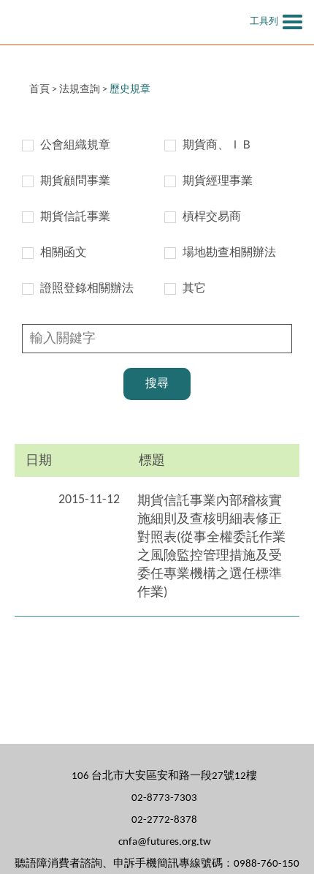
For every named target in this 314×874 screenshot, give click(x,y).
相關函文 (63, 253)
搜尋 (157, 384)
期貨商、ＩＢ (218, 145)
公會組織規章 (75, 145)
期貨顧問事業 (75, 181)
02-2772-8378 (164, 820)
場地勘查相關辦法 (229, 253)
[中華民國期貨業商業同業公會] (98, 22)
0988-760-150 (266, 864)
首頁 (39, 89)
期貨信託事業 (75, 217)
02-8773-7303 (164, 798)
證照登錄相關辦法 (87, 289)
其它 (194, 289)
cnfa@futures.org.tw (164, 842)
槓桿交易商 (212, 217)
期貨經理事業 (218, 181)
